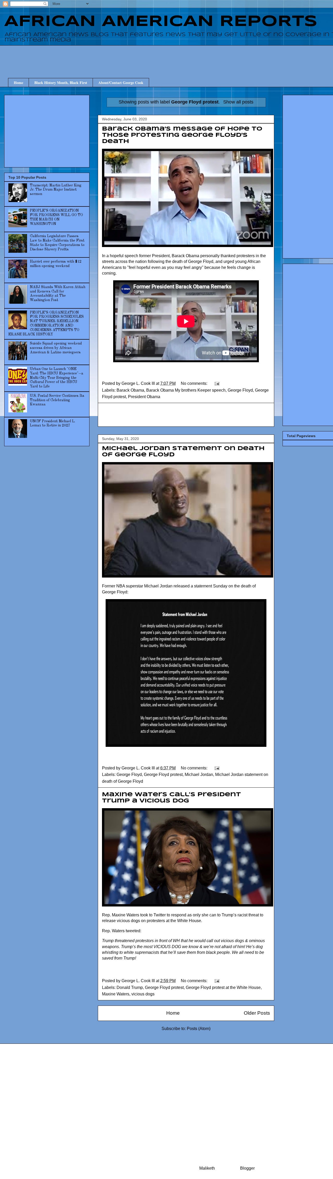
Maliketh (207, 1168)
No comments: (194, 383)
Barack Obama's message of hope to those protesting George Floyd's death (182, 135)
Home (18, 82)
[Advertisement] (190, 57)
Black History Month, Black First (60, 82)
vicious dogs (143, 994)
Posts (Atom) (198, 1028)
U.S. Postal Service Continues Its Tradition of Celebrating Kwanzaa (57, 400)
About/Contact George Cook (120, 82)
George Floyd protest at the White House (223, 987)
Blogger (247, 1168)
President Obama (144, 396)
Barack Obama (130, 390)
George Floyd (240, 390)
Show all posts (238, 102)
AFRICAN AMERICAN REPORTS (160, 21)
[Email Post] (216, 383)
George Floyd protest (163, 774)
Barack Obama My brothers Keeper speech (186, 390)
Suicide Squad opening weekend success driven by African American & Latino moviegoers (56, 348)
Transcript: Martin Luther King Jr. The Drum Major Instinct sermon (55, 190)
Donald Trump (130, 987)
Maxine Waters (115, 994)
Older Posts (257, 1013)
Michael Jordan (199, 774)
